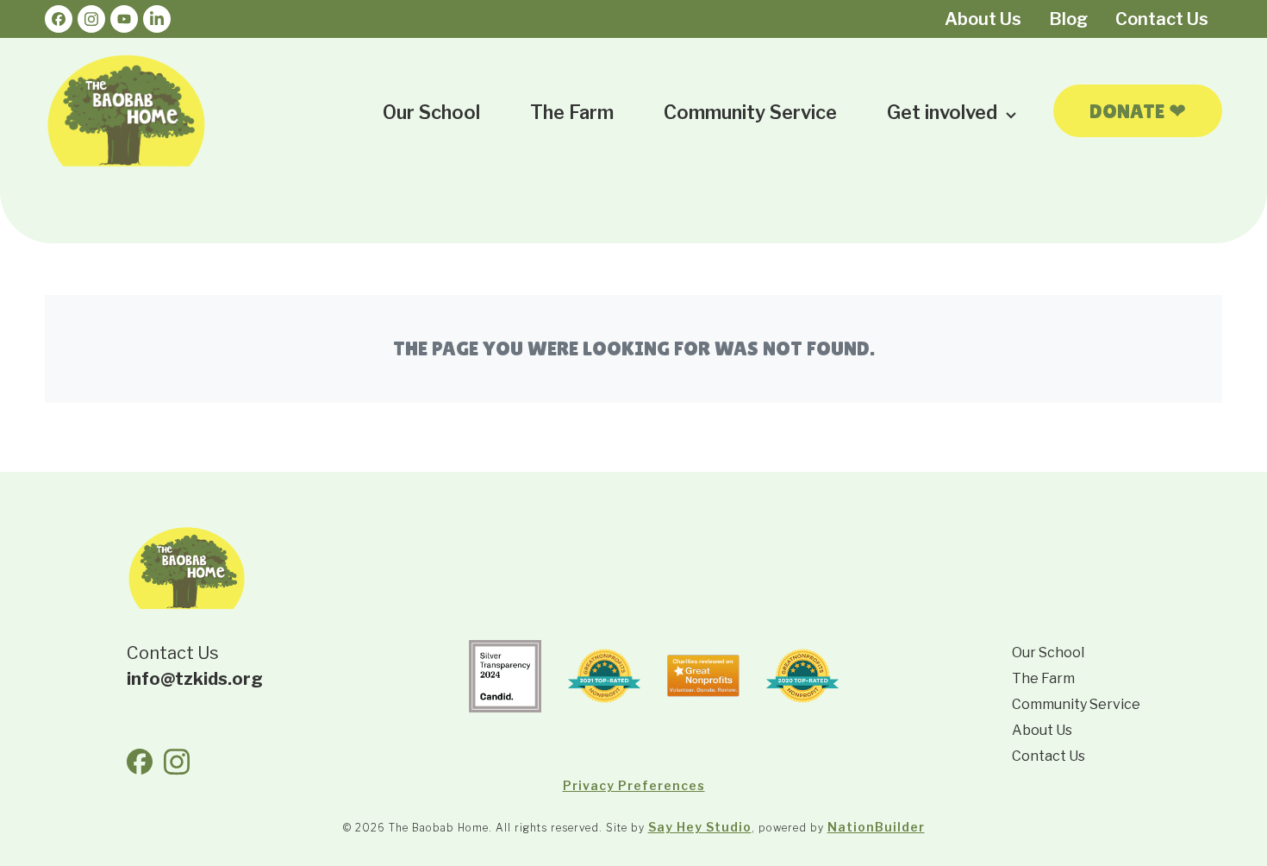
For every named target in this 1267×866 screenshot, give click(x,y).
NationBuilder (876, 826)
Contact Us (1161, 19)
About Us (983, 19)
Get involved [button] (944, 112)
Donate (1137, 110)
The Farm (572, 112)
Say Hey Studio (700, 826)
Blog (1068, 19)
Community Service (750, 112)
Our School (431, 112)
